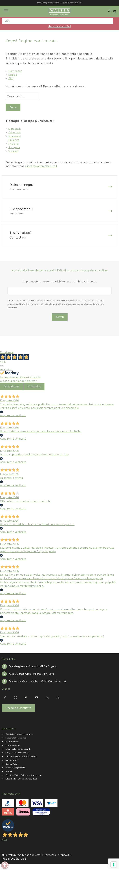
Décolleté (14, 132)
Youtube (36, 697)
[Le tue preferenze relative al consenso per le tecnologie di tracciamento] (114, 865)
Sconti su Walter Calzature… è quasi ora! (23, 775)
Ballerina (13, 140)
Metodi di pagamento (15, 767)
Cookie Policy (12, 764)
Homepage (15, 71)
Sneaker (13, 151)
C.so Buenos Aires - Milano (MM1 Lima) (32, 673)
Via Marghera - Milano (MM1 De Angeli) (33, 666)
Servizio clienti (12, 741)
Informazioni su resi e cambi (18, 749)
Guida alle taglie (13, 745)
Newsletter (58, 697)
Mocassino (14, 136)
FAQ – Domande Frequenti (18, 753)
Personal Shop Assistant (16, 738)
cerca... (111, 11)
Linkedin (47, 697)
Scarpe (12, 74)
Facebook (5, 697)
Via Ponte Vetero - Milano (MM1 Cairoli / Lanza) (37, 681)
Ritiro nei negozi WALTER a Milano (21, 756)
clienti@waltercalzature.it (41, 166)
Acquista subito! (59, 26)
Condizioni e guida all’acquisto (19, 734)
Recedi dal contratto (18, 707)
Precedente (11, 386)
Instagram (15, 697)
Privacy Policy (12, 760)
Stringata (14, 147)
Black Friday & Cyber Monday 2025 (21, 779)
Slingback (14, 128)
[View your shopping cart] (114, 11)
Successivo (34, 386)
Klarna (9, 771)
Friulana (13, 143)
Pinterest (26, 697)
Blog (11, 78)
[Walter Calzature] (59, 12)
